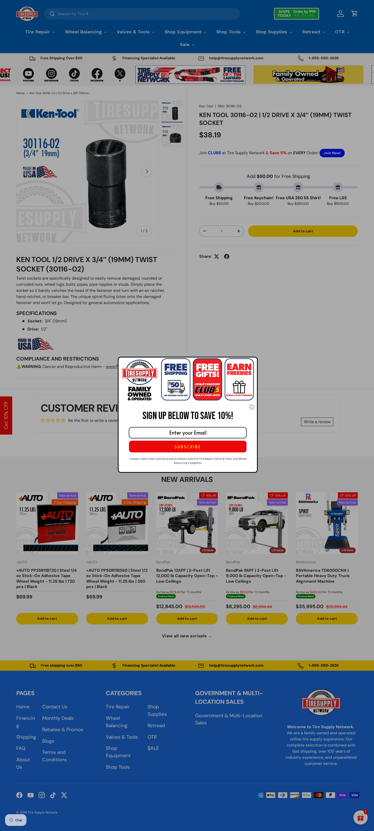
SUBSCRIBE (188, 446)
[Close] (252, 407)
